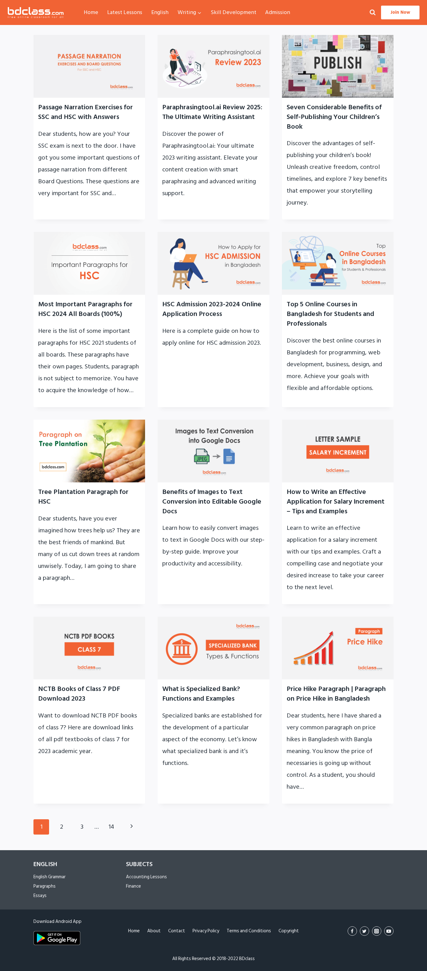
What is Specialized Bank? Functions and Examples (201, 693)
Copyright (289, 931)
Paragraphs (44, 886)
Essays (40, 896)
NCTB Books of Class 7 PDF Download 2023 (79, 693)
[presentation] (89, 66)
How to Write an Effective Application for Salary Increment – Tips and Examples (335, 501)
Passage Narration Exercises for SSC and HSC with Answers (85, 111)
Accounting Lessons (146, 877)
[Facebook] (352, 931)
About (154, 931)
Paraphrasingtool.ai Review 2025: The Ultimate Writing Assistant (212, 111)
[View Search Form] (372, 12)
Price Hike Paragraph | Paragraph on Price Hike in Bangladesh (336, 693)
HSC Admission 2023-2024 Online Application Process (211, 308)
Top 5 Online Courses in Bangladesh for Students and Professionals (330, 313)
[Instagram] (376, 931)
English (159, 12)
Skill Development (233, 12)
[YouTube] (389, 931)
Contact (176, 931)
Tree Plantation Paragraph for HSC (83, 496)
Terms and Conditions (249, 931)
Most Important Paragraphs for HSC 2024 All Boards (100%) (85, 308)
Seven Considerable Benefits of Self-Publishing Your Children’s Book (334, 116)
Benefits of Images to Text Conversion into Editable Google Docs (211, 501)
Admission (277, 12)
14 (111, 827)
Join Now (400, 12)
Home (91, 12)
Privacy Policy (206, 931)
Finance (133, 886)
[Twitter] (364, 931)
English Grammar (49, 877)
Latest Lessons (124, 12)
